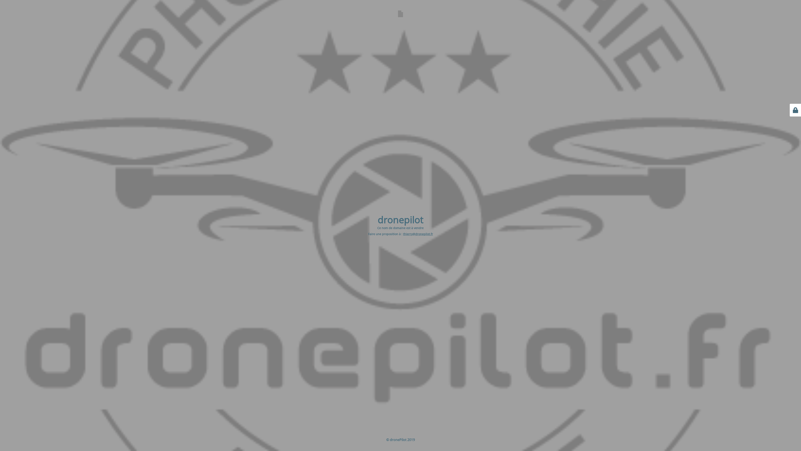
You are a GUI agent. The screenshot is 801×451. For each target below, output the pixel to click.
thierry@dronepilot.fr (418, 234)
